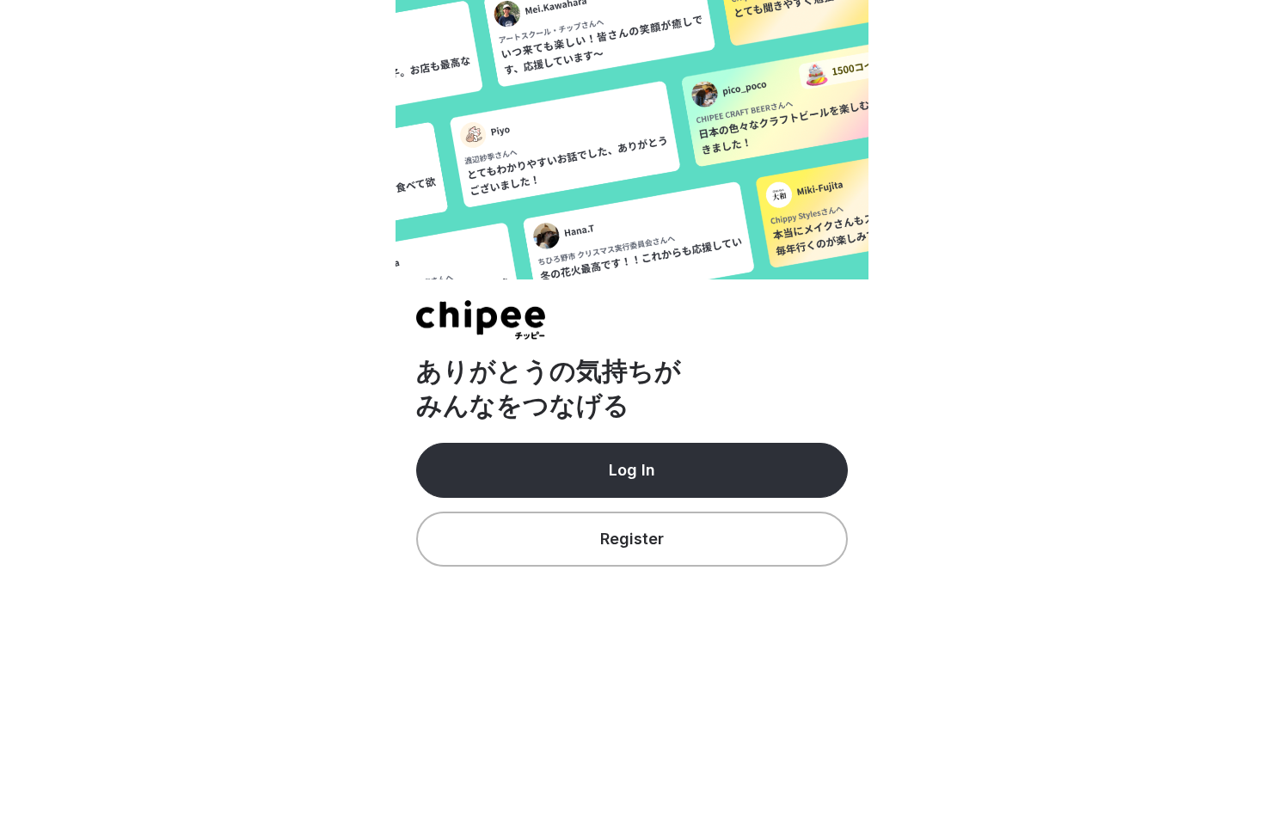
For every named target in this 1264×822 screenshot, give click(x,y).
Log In (632, 470)
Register (632, 539)
